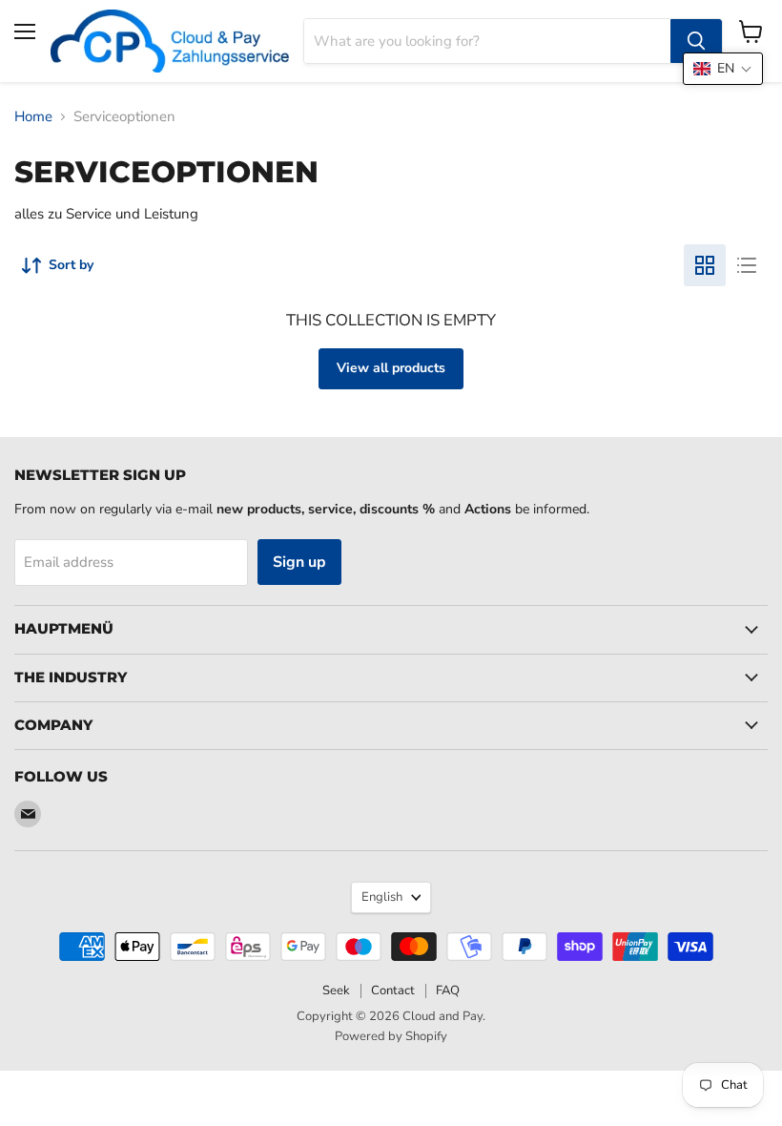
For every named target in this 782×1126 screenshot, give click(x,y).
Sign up (299, 562)
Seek (336, 990)
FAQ (448, 990)
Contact (393, 990)
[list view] (747, 265)
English (381, 897)
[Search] (696, 41)
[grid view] (705, 265)
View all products (391, 368)
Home (33, 117)
